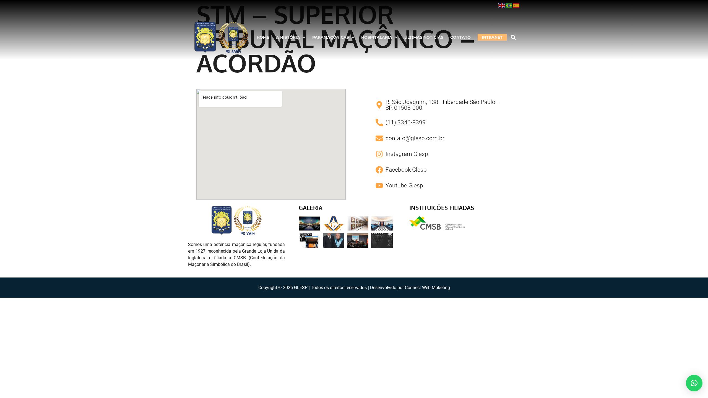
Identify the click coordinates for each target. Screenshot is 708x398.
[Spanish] (516, 5)
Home (263, 37)
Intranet (492, 37)
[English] (502, 5)
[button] (290, 37)
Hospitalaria (376, 37)
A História (288, 37)
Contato (460, 37)
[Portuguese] (509, 5)
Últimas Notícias (423, 37)
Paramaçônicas (330, 37)
